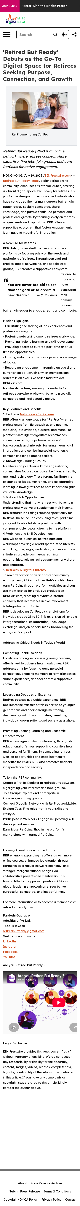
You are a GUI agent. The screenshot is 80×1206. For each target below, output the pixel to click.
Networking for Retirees (37, 414)
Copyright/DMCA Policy (21, 1199)
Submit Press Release (24, 1191)
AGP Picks (9, 6)
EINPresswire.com (58, 175)
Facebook (10, 952)
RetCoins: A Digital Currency (26, 570)
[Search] (55, 34)
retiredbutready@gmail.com (23, 931)
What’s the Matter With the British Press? (35, 6)
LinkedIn (9, 941)
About (22, 1183)
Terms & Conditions (57, 1191)
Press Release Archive (46, 1183)
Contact (71, 1199)
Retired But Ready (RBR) (21, 181)
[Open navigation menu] (6, 34)
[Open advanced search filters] (64, 34)
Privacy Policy (51, 1199)
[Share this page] (74, 34)
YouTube (9, 957)
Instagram (10, 946)
